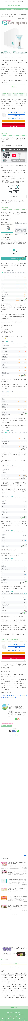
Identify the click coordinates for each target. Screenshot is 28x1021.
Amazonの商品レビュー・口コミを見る (16, 118)
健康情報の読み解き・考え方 (7, 723)
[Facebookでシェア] (13, 731)
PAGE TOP (14, 1007)
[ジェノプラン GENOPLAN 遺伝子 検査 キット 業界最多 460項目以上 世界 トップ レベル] (4, 114)
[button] (25, 499)
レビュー (3, 725)
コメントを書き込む (14, 963)
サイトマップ (7, 1014)
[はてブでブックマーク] (15, 731)
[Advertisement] (14, 794)
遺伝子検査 (9, 725)
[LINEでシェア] (18, 731)
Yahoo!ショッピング (13, 126)
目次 (13, 86)
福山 (9, 704)
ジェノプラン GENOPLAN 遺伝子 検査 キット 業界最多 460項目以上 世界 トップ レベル (16, 114)
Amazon (13, 121)
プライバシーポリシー (14, 1016)
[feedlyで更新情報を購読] (16, 719)
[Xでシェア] (10, 731)
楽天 (13, 123)
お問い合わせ (21, 1014)
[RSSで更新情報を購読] (18, 719)
